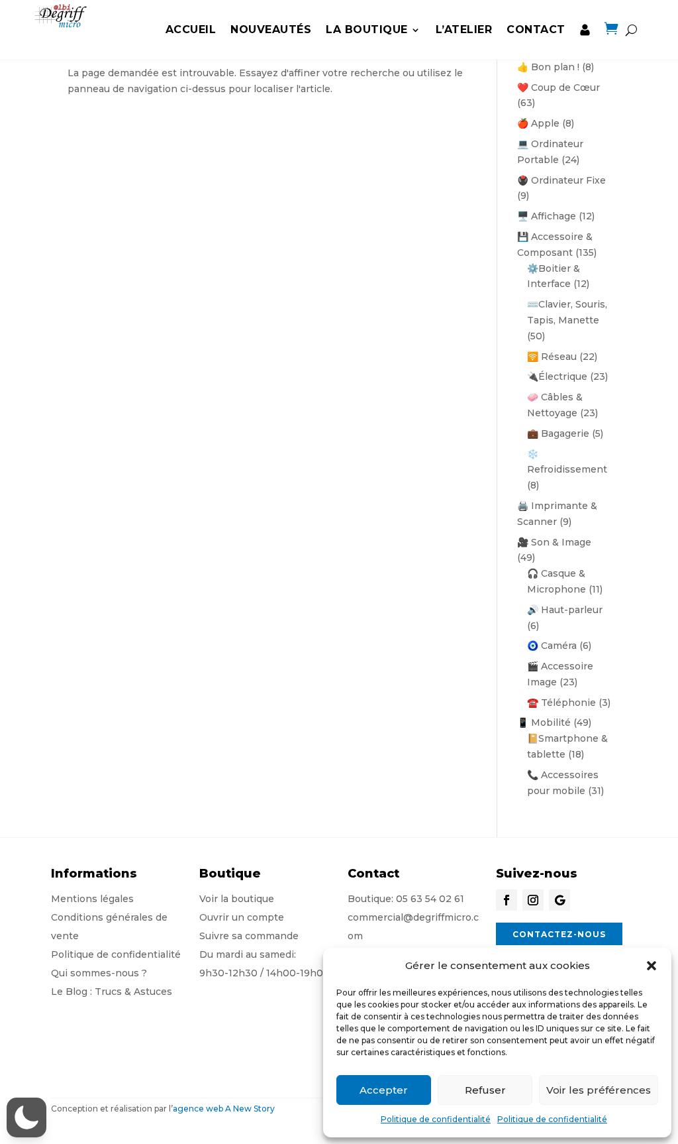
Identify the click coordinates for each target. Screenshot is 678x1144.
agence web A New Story (224, 1109)
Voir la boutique (236, 899)
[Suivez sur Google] (559, 900)
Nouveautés (270, 29)
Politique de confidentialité (436, 1119)
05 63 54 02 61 (430, 899)
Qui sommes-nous (95, 973)
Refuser (485, 1090)
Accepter (384, 1090)
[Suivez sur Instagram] (533, 900)
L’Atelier (464, 29)
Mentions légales (92, 899)
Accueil (191, 29)
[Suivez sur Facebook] (506, 900)
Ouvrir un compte (241, 917)
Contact (536, 29)
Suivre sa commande (249, 936)
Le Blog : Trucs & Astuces (111, 992)
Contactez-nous (559, 934)
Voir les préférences (598, 1090)
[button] (651, 965)
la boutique (367, 29)
